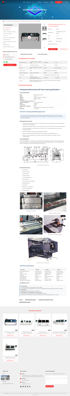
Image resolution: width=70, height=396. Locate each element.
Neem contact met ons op (8, 383)
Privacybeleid (5, 393)
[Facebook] (23, 386)
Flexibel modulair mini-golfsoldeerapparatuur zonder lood (43, 332)
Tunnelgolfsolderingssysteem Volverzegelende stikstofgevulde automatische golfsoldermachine (26, 332)
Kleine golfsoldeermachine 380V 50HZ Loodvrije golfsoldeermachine (10, 357)
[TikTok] (27, 386)
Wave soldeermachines (16, 21)
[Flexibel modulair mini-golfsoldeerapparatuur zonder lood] (43, 322)
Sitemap (10, 393)
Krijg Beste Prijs (53, 49)
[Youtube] (25, 386)
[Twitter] (21, 386)
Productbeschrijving (42, 54)
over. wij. (28, 2)
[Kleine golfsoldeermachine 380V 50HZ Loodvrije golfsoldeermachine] (10, 347)
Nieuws (4, 379)
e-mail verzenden (49, 386)
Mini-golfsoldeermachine (30, 299)
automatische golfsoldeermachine (46, 299)
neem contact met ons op (46, 2)
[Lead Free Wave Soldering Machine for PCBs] (30, 36)
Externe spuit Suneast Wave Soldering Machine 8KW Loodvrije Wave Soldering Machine (60, 332)
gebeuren (40, 2)
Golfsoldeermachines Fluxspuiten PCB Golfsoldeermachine (10, 332)
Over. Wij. (4, 375)
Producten (9, 21)
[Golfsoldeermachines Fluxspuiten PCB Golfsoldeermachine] (10, 322)
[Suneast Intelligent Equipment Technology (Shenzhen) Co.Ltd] (3, 2)
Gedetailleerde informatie (26, 54)
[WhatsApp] (4, 62)
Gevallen (4, 381)
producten (33, 2)
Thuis (24, 2)
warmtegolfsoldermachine (24, 302)
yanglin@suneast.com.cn (26, 383)
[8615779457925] (30, 386)
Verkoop (51, 2)
